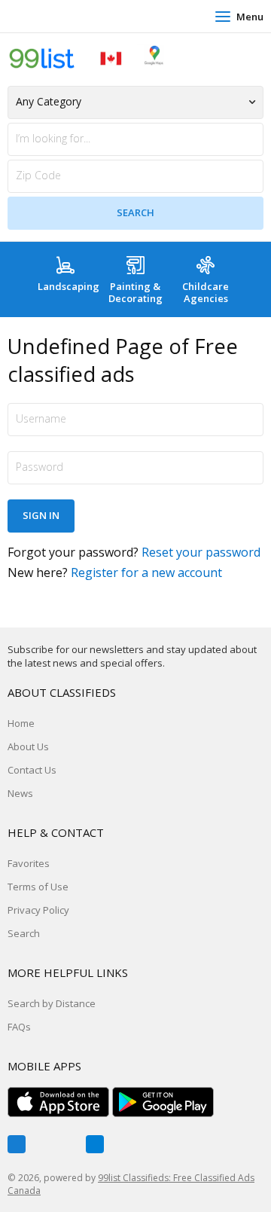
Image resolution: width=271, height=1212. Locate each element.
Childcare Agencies (205, 292)
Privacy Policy (38, 910)
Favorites (29, 863)
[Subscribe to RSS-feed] (95, 1144)
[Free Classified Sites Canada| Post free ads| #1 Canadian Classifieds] (87, 58)
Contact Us (32, 770)
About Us (28, 746)
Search (24, 933)
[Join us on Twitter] (56, 1144)
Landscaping (68, 286)
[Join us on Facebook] (17, 1144)
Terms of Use (38, 886)
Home (21, 723)
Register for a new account (146, 572)
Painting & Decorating (135, 292)
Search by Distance (52, 1003)
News (20, 793)
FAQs (19, 1026)
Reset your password (201, 552)
